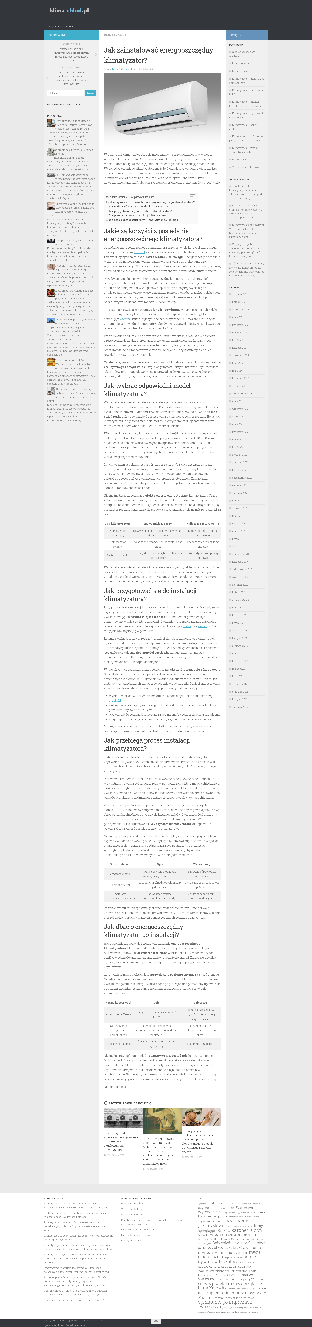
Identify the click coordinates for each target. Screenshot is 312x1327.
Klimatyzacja (115, 35)
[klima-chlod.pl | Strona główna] (69, 11)
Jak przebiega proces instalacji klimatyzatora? (139, 215)
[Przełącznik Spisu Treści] (191, 197)
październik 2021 (242, 477)
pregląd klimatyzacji (246, 1262)
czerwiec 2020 (240, 599)
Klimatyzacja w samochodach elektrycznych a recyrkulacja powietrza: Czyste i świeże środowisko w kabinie (76, 1226)
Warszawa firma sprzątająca (218, 1312)
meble (187, 626)
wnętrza (125, 319)
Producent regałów (132, 1203)
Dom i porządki (241, 63)
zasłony (203, 626)
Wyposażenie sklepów (245, 167)
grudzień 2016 (240, 691)
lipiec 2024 (238, 363)
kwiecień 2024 (240, 378)
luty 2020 (237, 622)
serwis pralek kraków (219, 1283)
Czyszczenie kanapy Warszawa (236, 1212)
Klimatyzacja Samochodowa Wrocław (238, 1239)
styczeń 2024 (239, 385)
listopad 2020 (240, 561)
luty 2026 (237, 340)
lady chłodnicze (226, 1242)
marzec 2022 (239, 439)
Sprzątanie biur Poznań (237, 1289)
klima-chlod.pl (122, 68)
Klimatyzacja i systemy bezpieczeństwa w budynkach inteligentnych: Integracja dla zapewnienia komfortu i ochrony (76, 1258)
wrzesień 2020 (240, 577)
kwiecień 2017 (240, 661)
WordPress (59, 1325)
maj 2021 (237, 515)
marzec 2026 (239, 332)
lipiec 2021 (238, 500)
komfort (139, 252)
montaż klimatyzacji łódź (231, 1252)
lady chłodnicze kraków (226, 1247)
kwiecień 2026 (240, 324)
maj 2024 (237, 370)
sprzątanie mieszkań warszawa (234, 1298)
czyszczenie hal (211, 1211)
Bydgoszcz (202, 1204)
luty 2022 (237, 447)
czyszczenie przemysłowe (223, 1223)
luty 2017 (237, 676)
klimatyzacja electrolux (221, 1235)
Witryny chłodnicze (132, 1209)
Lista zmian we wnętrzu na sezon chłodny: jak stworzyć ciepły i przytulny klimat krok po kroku (75, 294)
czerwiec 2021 (240, 508)
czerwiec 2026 (240, 309)
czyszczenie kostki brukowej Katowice (244, 1217)
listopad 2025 (240, 347)
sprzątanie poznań (229, 1308)
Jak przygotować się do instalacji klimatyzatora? (140, 211)
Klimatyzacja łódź (205, 1243)
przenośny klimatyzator (231, 1271)
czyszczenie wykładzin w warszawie (239, 1226)
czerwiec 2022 (240, 416)
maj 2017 (237, 653)
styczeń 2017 (239, 684)
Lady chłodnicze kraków (69, 360)
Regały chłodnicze (132, 1240)
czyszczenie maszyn (211, 1221)
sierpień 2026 (240, 294)
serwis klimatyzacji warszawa (228, 1276)
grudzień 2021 (240, 462)
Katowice (201, 1235)
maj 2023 (237, 401)
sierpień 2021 (240, 492)
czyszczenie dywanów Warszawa (225, 1207)
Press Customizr (83, 1325)
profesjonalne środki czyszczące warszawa (224, 1268)
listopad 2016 (239, 699)
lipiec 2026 (238, 301)
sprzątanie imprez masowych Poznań (232, 1295)
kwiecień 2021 (240, 523)
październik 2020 (242, 569)
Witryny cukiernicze (133, 1214)
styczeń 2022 (239, 454)
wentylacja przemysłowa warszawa (244, 1312)
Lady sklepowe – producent (137, 1229)
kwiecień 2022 (240, 431)
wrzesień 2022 (240, 408)
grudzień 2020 (240, 554)
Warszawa (202, 1312)
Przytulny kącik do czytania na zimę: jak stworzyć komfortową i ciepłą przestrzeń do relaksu (74, 124)
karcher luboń (246, 1230)
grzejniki (115, 700)
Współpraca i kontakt (62, 26)
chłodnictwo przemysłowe (224, 1203)
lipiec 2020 (238, 592)
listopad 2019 (239, 638)
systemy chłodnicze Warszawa (249, 1308)
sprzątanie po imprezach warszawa (225, 1304)
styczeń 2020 (240, 630)
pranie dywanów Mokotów (227, 1259)
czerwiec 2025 (240, 355)
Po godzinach (240, 159)
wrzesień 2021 (240, 485)
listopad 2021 (239, 470)
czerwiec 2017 (240, 645)
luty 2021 (237, 538)
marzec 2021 (239, 531)
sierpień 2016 (240, 706)
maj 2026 (237, 317)
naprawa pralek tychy (234, 1257)
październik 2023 (242, 393)
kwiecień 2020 (240, 615)
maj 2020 (237, 607)
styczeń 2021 (239, 546)
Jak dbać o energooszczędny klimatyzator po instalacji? (144, 219)
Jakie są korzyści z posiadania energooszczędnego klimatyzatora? (151, 202)
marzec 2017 (239, 668)
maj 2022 (237, 424)
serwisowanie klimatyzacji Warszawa (240, 1279)
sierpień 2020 (240, 584)
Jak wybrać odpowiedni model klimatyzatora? (138, 206)
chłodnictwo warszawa (251, 1204)
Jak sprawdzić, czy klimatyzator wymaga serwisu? (74, 1300)
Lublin (249, 1248)
